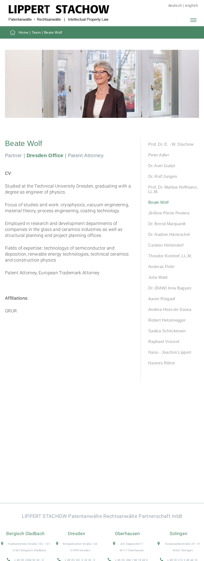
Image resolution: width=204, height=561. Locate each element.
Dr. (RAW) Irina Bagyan (169, 288)
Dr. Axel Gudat (161, 166)
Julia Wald (158, 277)
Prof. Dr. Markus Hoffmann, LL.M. (173, 189)
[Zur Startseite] (58, 19)
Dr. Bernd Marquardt (167, 224)
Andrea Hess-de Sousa (169, 309)
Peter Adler (158, 155)
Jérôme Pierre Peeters (169, 213)
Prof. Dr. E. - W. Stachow (171, 144)
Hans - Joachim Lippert (169, 352)
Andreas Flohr (161, 267)
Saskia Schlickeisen (167, 331)
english (191, 5)
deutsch (175, 5)
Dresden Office (45, 155)
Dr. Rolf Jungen (162, 176)
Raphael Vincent (163, 342)
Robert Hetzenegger (167, 320)
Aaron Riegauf (161, 299)
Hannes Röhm (161, 363)
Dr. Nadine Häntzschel (169, 234)
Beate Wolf (158, 202)
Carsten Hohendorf (165, 245)
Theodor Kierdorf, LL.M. (170, 256)
